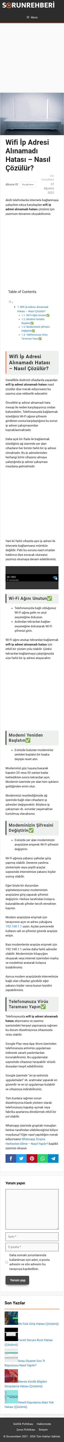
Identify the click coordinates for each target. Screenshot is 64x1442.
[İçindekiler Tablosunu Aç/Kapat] (11, 302)
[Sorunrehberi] (28, 6)
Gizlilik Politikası (23, 1424)
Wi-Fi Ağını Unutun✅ (37, 315)
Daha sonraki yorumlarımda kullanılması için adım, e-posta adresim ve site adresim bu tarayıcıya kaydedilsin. (29, 1262)
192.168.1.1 (14, 926)
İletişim (43, 1429)
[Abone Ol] (28, 185)
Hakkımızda (44, 1424)
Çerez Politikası (26, 1429)
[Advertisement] (32, 59)
